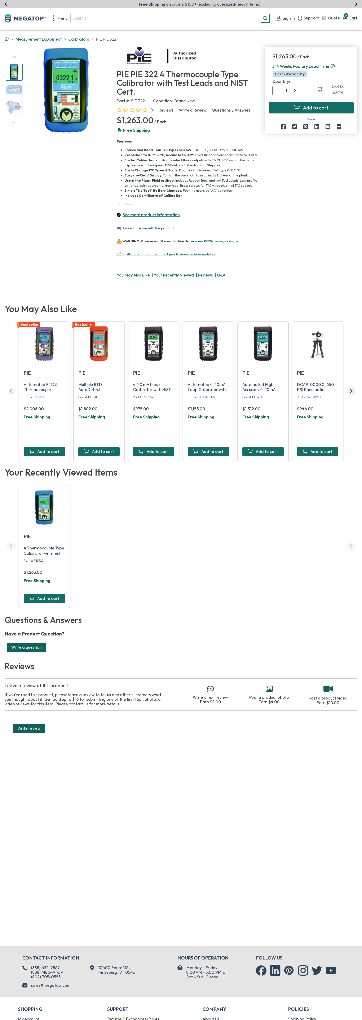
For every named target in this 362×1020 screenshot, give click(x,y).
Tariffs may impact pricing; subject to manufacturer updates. (169, 254)
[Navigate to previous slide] (5, 4)
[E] (328, 126)
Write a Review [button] (193, 110)
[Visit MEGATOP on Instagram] (303, 970)
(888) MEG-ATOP (47, 972)
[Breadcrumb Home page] (7, 39)
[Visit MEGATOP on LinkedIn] (275, 970)
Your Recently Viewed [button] (174, 275)
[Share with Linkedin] (316, 126)
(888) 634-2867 (45, 967)
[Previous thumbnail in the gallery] (14, 57)
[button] (333, 66)
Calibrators (78, 39)
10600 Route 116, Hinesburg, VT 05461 (117, 970)
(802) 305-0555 (46, 976)
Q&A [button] (221, 275)
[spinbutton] (286, 90)
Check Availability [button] (290, 74)
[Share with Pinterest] (305, 126)
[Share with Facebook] (283, 126)
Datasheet (125, 204)
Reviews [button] (166, 110)
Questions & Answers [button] (231, 110)
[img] (196, 56)
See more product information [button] (151, 214)
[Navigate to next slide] (356, 4)
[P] (339, 126)
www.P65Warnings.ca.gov (217, 241)
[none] (60, 18)
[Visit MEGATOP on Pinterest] (289, 970)
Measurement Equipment (39, 39)
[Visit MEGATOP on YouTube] (331, 970)
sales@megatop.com (51, 985)
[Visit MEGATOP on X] (317, 970)
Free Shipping (37, 416)
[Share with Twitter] (294, 126)
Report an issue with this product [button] (148, 228)
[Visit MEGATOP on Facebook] (261, 970)
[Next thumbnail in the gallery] (14, 122)
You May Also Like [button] (133, 275)
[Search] (265, 18)
